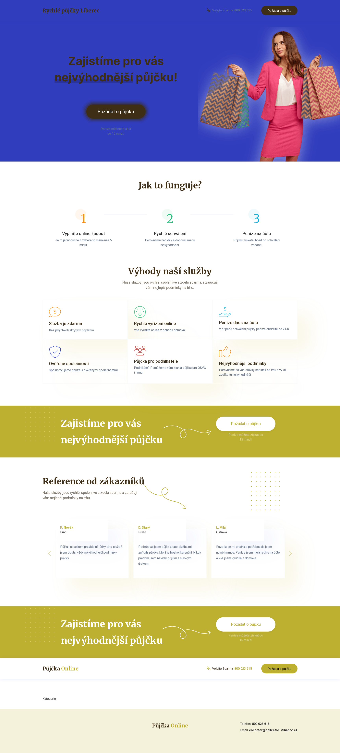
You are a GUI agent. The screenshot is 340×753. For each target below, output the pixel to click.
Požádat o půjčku (279, 11)
